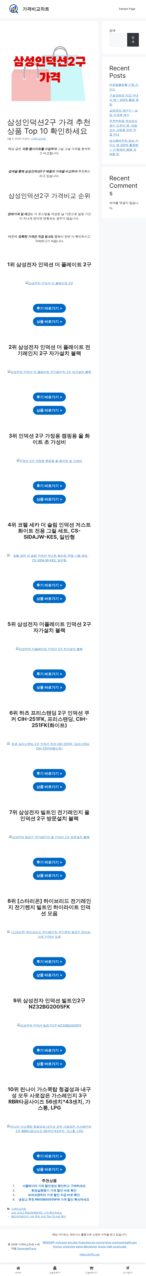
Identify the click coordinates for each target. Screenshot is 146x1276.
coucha (100, 1242)
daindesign (90, 1246)
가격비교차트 (36, 9)
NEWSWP (49, 1242)
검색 (112, 30)
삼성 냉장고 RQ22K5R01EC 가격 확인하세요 (36, 1212)
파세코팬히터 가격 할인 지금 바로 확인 (54, 1195)
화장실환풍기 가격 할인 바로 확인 (54, 1190)
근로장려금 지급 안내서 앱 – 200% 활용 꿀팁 (124, 100)
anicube (73, 1242)
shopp (102, 1246)
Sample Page (127, 8)
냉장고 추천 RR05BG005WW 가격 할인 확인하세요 (54, 1199)
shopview (69, 1246)
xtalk (109, 1246)
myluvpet (61, 1242)
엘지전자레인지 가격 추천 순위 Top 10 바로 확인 (38, 1216)
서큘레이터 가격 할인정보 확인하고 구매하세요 (54, 1186)
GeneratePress (26, 1248)
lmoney (57, 1246)
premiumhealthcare (124, 1242)
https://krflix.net (90, 1254)
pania (79, 1246)
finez (108, 1242)
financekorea (86, 1242)
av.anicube (119, 1246)
